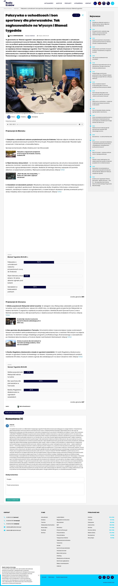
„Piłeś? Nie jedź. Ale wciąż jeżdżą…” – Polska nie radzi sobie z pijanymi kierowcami (28, 175)
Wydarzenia (78, 3)
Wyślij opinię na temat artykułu (14, 412)
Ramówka (51, 577)
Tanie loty (59, 543)
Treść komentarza (13, 485)
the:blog (59, 555)
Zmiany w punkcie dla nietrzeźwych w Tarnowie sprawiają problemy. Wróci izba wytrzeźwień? (29, 342)
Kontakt (88, 3)
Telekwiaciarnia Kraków (63, 540)
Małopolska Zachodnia (47, 525)
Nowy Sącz (44, 527)
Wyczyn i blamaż (30, 35)
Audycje (59, 3)
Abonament (60, 522)
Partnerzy (59, 527)
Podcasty (68, 3)
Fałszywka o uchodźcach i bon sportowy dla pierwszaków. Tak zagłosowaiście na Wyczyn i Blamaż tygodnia (51, 8)
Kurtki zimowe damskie (63, 548)
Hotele (58, 545)
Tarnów (43, 522)
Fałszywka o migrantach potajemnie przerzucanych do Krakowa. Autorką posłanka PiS (28, 153)
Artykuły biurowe (61, 550)
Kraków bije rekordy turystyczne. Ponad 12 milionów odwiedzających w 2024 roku (29, 320)
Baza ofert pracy (61, 553)
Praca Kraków (61, 532)
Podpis (9, 479)
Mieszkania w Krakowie (63, 558)
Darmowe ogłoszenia (63, 561)
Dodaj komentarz (13, 499)
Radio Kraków (8, 8)
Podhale (43, 530)
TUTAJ (62, 170)
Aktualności (48, 3)
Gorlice (43, 532)
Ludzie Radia (60, 517)
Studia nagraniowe (61, 577)
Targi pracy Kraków (62, 537)
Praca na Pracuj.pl (62, 530)
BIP (58, 525)
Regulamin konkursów (63, 520)
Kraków (43, 520)
